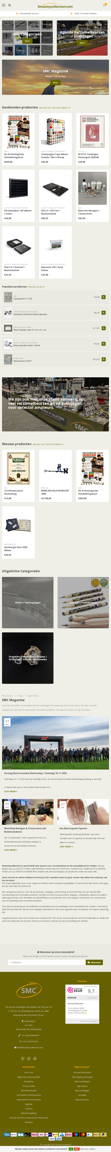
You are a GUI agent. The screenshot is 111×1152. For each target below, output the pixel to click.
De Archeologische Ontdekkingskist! (14, 156)
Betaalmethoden (29, 1090)
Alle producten (82, 1099)
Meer (27, 40)
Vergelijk (82, 1095)
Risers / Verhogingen (12, 578)
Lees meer (10, 791)
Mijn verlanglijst (82, 1090)
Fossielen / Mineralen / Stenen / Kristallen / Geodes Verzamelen (26, 635)
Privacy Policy (28, 1086)
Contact (28, 1108)
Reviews (29, 1122)
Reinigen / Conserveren (68, 578)
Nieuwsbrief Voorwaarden (29, 1099)
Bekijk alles (35, 287)
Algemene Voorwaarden (29, 1077)
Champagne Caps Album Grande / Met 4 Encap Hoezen (54, 157)
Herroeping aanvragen (82, 1077)
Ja (71, 1149)
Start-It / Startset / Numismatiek (14, 269)
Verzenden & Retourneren (29, 1095)
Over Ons (28, 1072)
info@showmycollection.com (30, 1047)
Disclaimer (29, 1081)
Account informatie (82, 1072)
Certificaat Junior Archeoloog (13, 492)
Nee (76, 1149)
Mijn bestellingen (82, 1081)
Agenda (28, 1104)
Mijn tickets (82, 1086)
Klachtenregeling (29, 1113)
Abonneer (95, 962)
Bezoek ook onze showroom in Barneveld (28, 1117)
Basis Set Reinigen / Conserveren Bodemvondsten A (89, 213)
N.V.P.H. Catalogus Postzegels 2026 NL (88, 156)
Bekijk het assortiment (54, 108)
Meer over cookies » (88, 1149)
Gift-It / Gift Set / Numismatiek (50, 212)
